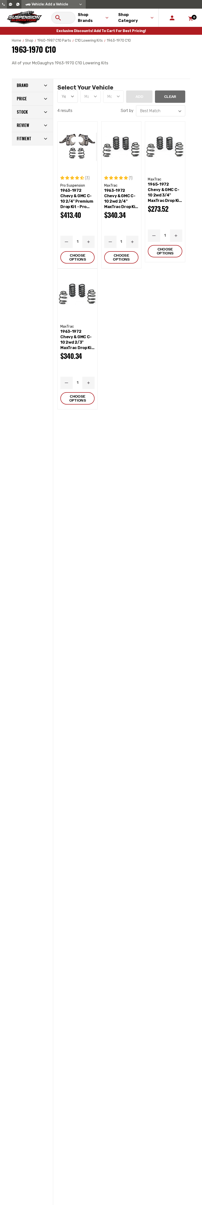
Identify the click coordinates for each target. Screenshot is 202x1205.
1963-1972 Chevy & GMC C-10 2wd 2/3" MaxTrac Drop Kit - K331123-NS (76, 340)
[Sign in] (172, 18)
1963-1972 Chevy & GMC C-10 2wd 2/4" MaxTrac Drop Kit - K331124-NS (120, 199)
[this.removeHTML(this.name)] (77, 147)
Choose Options (77, 257)
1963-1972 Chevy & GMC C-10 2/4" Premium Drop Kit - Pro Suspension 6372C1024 (76, 199)
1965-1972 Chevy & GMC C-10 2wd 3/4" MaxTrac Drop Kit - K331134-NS (164, 192)
